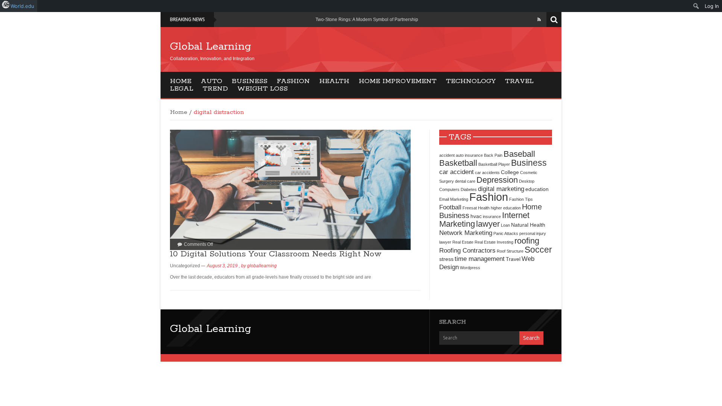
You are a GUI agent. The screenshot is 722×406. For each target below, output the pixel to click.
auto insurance (469, 155)
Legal (181, 88)
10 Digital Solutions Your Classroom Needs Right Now (276, 254)
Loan (505, 225)
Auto (211, 81)
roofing (526, 240)
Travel (519, 81)
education (537, 189)
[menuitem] (696, 6)
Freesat (470, 208)
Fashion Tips (521, 199)
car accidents (487, 172)
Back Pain (493, 155)
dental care (465, 181)
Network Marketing (465, 232)
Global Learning (210, 46)
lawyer (488, 224)
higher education (506, 208)
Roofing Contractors (467, 250)
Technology (471, 81)
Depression (497, 180)
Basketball (458, 163)
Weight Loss (262, 88)
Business (249, 81)
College (510, 172)
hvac (476, 216)
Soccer (538, 250)
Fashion (293, 81)
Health (334, 81)
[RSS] (539, 19)
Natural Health (528, 225)
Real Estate (462, 242)
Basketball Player (494, 164)
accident (447, 155)
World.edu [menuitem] (22, 6)
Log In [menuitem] (712, 6)
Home (180, 81)
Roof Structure (510, 251)
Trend (215, 88)
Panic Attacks (505, 233)
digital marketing (501, 188)
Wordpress (470, 267)
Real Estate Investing (494, 242)
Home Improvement (398, 81)
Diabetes (469, 189)
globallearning (262, 265)
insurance (492, 216)
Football (450, 207)
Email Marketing (453, 199)
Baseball (519, 154)
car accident (456, 172)
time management (480, 258)
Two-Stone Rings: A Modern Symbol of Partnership (366, 19)
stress (446, 259)
